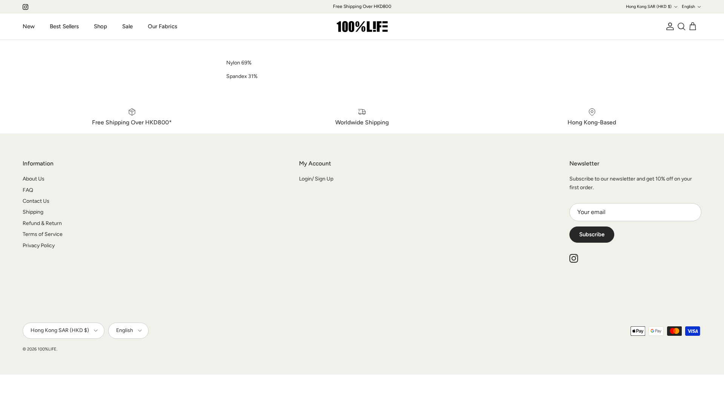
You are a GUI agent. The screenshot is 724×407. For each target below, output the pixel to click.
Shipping (33, 212)
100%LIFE (47, 349)
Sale (127, 26)
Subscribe (591, 234)
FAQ (28, 190)
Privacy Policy (39, 245)
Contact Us (36, 201)
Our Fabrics (162, 26)
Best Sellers (64, 26)
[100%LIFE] (362, 26)
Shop (100, 26)
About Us (33, 179)
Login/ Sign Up (316, 179)
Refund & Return (42, 223)
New (29, 26)
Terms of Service (43, 234)
